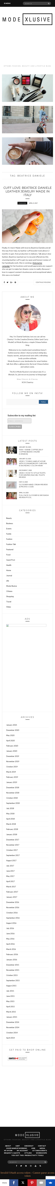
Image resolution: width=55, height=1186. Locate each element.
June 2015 (10, 996)
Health (8, 565)
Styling (28, 1153)
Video (8, 607)
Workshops (41, 1153)
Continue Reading (43, 282)
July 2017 (10, 866)
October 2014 (12, 1033)
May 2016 (10, 939)
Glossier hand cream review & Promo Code (33, 485)
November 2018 (12, 793)
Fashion (22, 203)
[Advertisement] (27, 45)
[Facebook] (13, 1182)
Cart (17, 1146)
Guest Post (10, 560)
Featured (9, 549)
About (8, 1146)
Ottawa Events (39, 1150)
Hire (33, 1148)
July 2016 (10, 928)
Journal (9, 575)
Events (8, 529)
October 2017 (12, 850)
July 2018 (10, 808)
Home (8, 570)
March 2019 (11, 772)
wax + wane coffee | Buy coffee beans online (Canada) (31, 452)
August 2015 (11, 986)
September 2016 (13, 918)
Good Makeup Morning (16, 1148)
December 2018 (12, 787)
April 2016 (10, 944)
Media (42, 1148)
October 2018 (12, 798)
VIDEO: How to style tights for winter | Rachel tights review (32, 475)
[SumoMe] (50, 1182)
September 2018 (13, 803)
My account (22, 1150)
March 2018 (11, 824)
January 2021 (11, 725)
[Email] (41, 1182)
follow (43, 402)
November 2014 (12, 1027)
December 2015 (12, 965)
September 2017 (13, 855)
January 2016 (11, 960)
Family (8, 534)
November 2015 (12, 970)
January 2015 (11, 1017)
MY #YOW (8, 1150)
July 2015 (10, 991)
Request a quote (12, 1153)
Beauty (9, 518)
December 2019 (12, 756)
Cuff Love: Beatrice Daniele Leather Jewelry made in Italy (27, 191)
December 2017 (12, 840)
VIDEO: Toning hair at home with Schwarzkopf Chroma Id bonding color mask (33, 463)
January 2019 (11, 782)
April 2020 (10, 740)
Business (9, 523)
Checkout (29, 1146)
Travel (8, 602)
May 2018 (10, 814)
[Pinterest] (32, 1182)
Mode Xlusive (11, 586)
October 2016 (12, 913)
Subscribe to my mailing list (22, 415)
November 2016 (12, 907)
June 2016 (10, 933)
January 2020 (11, 751)
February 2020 (12, 746)
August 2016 (11, 923)
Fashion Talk (11, 544)
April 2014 (10, 1038)
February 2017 (12, 892)
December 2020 (12, 730)
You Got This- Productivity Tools (27, 1155)
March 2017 (11, 887)
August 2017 (11, 860)
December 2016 (12, 902)
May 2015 (10, 1001)
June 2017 (10, 871)
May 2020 (10, 735)
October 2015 (12, 975)
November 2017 (12, 845)
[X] (23, 1182)
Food (8, 555)
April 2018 (10, 819)
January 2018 (11, 834)
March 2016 (11, 949)
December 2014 (12, 1022)
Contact (42, 1146)
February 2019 (12, 777)
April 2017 (10, 881)
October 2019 (12, 767)
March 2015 (11, 1012)
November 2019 (12, 761)
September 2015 (13, 980)
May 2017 (10, 876)
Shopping (10, 596)
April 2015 (10, 1006)
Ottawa (9, 591)
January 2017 (11, 897)
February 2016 (12, 954)
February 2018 (12, 829)
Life (7, 581)
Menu (8, 3)
